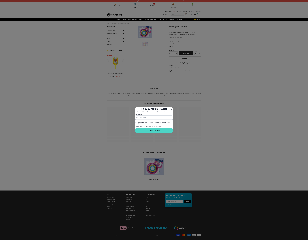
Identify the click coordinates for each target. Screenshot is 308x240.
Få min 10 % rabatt (154, 130)
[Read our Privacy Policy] (172, 126)
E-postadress (138, 114)
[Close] (171, 109)
